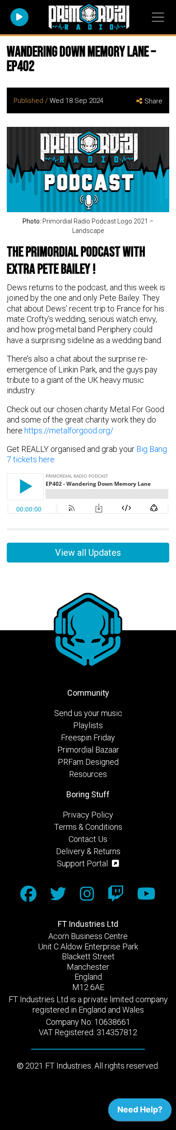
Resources (88, 774)
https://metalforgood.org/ (68, 430)
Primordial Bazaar (88, 749)
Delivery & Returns (88, 851)
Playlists (88, 725)
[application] (140, 1112)
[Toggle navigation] (158, 17)
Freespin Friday (88, 737)
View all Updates (88, 552)
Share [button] (153, 101)
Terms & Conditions (88, 827)
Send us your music (88, 713)
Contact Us (88, 839)
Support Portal (83, 863)
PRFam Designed (88, 762)
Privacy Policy (88, 814)
